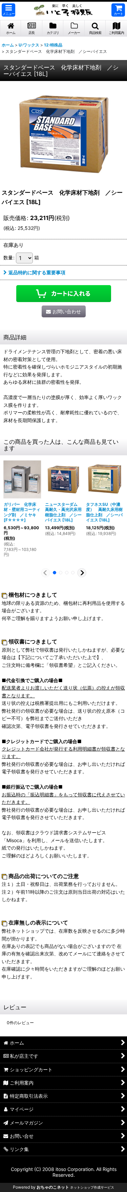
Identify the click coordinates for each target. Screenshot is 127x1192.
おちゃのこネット (53, 1187)
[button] (8, 10)
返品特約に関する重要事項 (36, 272)
